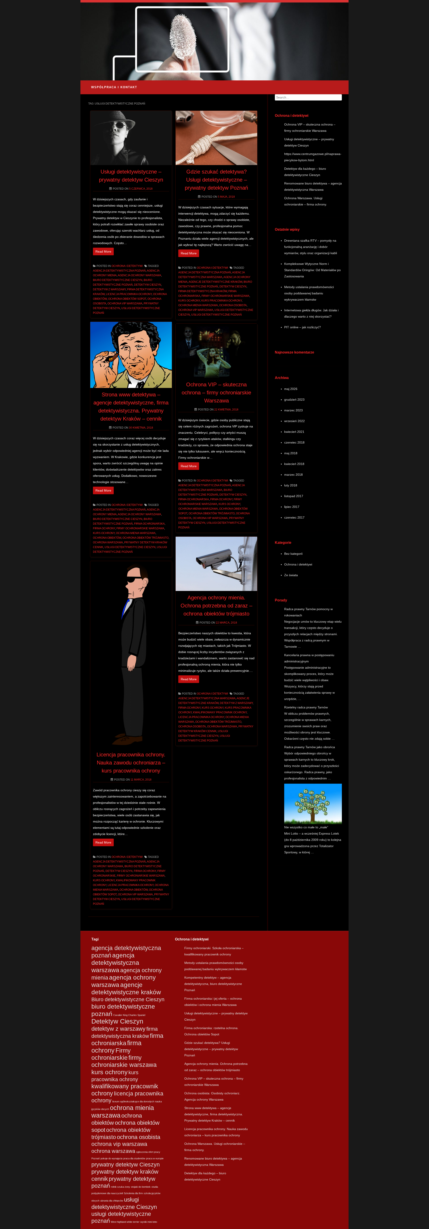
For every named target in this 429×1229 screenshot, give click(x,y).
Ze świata (291, 575)
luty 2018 (290, 485)
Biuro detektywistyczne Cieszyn (117, 280)
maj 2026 (290, 389)
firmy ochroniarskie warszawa (225, 295)
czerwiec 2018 (294, 442)
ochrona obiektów (107, 537)
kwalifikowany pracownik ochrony (220, 712)
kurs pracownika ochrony (221, 300)
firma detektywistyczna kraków (202, 291)
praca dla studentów (134, 1158)
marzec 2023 (293, 410)
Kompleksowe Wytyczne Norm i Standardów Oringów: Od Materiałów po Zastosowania (312, 270)
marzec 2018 (293, 474)
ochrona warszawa (108, 542)
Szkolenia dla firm (133, 1193)
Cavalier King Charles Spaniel (129, 1015)
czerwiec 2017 (294, 517)
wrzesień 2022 (294, 421)
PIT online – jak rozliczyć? (302, 327)
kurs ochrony (189, 300)
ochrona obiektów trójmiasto (145, 537)
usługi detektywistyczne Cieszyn (130, 547)
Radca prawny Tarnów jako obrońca (309, 747)
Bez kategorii (293, 553)
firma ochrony (104, 528)
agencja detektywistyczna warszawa (207, 698)
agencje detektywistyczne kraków (215, 281)
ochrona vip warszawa (124, 303)
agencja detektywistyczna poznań (119, 270)
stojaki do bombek (141, 1186)
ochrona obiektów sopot (127, 298)
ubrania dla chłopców (111, 1200)
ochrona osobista (233, 305)
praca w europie (155, 1158)
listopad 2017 (293, 496)
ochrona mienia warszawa (198, 305)
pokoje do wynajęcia (111, 1158)
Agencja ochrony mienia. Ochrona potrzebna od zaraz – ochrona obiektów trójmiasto (216, 606)
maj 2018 (290, 453)
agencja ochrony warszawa (139, 275)
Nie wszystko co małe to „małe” (306, 827)
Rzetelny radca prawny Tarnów (306, 707)
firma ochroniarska (149, 523)
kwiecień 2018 (294, 464)
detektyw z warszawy (109, 289)
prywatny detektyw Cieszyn (125, 1165)
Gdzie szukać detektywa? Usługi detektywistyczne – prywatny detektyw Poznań (216, 180)
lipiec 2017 (291, 507)
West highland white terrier (125, 1222)
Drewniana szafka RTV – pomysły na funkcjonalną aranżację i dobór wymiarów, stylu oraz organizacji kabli (310, 247)
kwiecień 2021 (294, 431)
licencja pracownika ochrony (129, 294)
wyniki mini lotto (148, 1222)
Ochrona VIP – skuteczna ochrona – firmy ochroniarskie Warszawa (216, 392)
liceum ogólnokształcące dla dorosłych (133, 1101)
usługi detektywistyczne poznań (216, 314)
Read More (103, 251)
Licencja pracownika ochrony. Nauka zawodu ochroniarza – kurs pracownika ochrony (131, 763)
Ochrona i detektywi (127, 266)
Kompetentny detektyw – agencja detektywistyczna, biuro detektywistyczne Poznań (213, 984)
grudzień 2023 (294, 399)
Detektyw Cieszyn (147, 284)
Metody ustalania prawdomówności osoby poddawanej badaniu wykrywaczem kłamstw (309, 293)
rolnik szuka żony (120, 1186)
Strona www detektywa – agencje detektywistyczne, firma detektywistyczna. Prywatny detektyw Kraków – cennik (213, 1114)
